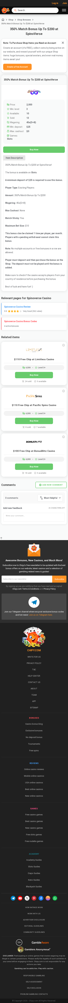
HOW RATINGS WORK (34, 907)
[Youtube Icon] (20, 898)
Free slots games (34, 834)
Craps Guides (34, 873)
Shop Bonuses (24, 20)
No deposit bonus (34, 737)
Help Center (34, 676)
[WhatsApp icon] (55, 898)
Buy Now (34, 149)
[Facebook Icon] (41, 898)
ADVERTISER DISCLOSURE (34, 920)
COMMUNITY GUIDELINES (34, 932)
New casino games (34, 828)
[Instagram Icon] (48, 898)
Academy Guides (34, 860)
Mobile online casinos (34, 776)
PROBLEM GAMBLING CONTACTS (34, 994)
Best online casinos (34, 789)
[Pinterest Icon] (34, 898)
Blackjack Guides (34, 886)
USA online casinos (34, 782)
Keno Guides (34, 880)
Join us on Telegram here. (41, 615)
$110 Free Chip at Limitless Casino (34, 359)
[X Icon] (27, 898)
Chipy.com (17, 589)
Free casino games (34, 814)
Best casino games (34, 821)
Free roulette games (34, 841)
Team (34, 695)
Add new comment (52, 485)
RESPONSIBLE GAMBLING (34, 976)
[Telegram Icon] (13, 898)
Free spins (34, 750)
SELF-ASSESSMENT (34, 982)
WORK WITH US (34, 914)
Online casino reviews (34, 769)
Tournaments (34, 744)
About (34, 689)
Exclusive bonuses (34, 730)
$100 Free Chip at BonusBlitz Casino (34, 451)
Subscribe (59, 579)
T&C (34, 670)
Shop (10, 20)
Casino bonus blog (34, 724)
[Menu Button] (64, 10)
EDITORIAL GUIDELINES (34, 926)
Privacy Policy (50, 589)
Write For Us (34, 657)
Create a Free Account (17, 67)
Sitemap (34, 708)
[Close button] (62, 42)
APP (34, 701)
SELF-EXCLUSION (34, 988)
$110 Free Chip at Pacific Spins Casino (34, 405)
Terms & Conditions (30, 589)
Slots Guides (34, 866)
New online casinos (34, 796)
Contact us (34, 682)
